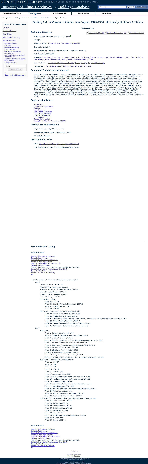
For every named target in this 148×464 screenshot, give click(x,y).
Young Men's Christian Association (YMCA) (77, 59)
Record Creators (107, 13)
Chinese (53, 66)
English (46, 66)
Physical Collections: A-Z (35, 13)
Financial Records (67, 63)
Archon (72, 462)
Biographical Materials (10, 43)
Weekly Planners (9, 60)
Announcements (54, 63)
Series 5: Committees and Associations (45, 263)
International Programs (117, 57)
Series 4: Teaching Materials (41, 262)
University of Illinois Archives (26, 7)
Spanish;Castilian (76, 66)
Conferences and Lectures (11, 47)
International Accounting (99, 57)
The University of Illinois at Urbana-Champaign (78, 463)
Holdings (17, 18)
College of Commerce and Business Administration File (14, 56)
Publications (7, 45)
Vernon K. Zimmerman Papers (50, 18)
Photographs (85, 63)
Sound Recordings (98, 63)
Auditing (74, 57)
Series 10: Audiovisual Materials (42, 273)
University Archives (7, 18)
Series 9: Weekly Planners (40, 271)
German (66, 66)
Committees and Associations (12, 51)
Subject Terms (7, 34)
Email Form (77, 456)
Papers (77, 63)
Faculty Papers (83, 57)
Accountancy (46, 57)
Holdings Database (73, 7)
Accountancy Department (61, 57)
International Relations (134, 57)
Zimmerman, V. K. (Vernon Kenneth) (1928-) (63, 43)
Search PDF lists (141, 6)
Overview (6, 27)
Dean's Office (35, 18)
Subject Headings (83, 13)
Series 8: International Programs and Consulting (48, 269)
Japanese (87, 66)
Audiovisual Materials (10, 62)
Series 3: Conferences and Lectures (44, 260)
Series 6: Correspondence (40, 265)
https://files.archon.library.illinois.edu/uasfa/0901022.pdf (59, 144)
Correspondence (9, 53)
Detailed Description (9, 40)
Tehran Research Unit (52, 59)
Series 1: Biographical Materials (42, 256)
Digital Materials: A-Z (59, 13)
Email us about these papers (15, 75)
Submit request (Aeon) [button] (96, 33)
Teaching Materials (9, 49)
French (59, 66)
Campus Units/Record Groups (12, 13)
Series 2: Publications (39, 258)
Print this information (137, 33)
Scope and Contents (9, 31)
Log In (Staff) (74, 451)
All (32, 274)
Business (25, 18)
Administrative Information (11, 37)
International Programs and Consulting (15, 58)
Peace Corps (39, 59)
